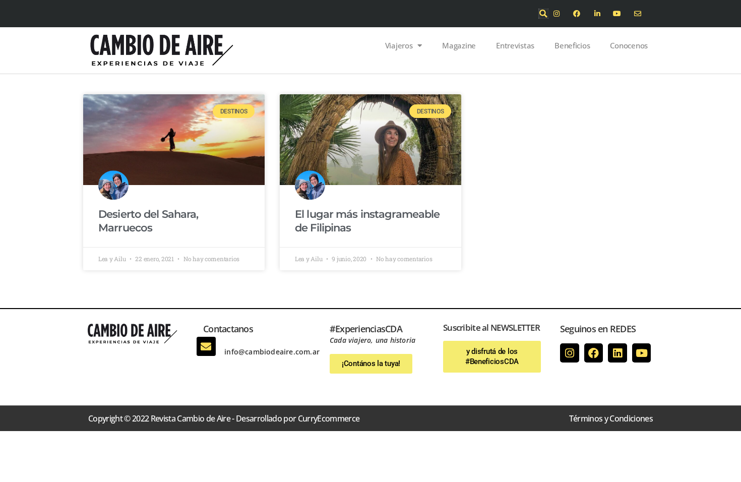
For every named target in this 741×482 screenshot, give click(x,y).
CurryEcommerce (329, 418)
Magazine (459, 45)
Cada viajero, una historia (372, 340)
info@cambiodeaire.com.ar (272, 351)
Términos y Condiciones (611, 418)
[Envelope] (206, 346)
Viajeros (399, 45)
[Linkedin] (617, 353)
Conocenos (629, 45)
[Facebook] (593, 353)
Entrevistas (515, 45)
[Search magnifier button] (543, 14)
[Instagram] (569, 353)
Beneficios (572, 45)
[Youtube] (641, 353)
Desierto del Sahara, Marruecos (148, 220)
